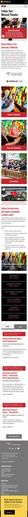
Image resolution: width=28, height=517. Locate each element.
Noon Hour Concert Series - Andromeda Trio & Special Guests (11, 375)
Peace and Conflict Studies (7, 474)
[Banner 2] (6, 40)
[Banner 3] (10, 40)
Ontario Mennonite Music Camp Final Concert (12, 340)
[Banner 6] (21, 40)
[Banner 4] (14, 40)
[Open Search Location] (26, 2)
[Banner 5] (17, 40)
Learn (7, 494)
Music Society (4, 489)
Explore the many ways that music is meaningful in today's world (10, 211)
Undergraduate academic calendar (9, 490)
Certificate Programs (6, 469)
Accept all (9, 512)
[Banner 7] (25, 40)
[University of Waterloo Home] (6, 2)
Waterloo (3, 494)
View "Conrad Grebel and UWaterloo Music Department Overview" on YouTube (14, 203)
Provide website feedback (7, 461)
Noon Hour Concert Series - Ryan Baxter (10, 411)
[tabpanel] (14, 384)
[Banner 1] (3, 40)
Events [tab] (7, 326)
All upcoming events (14, 436)
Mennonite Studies (5, 470)
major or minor (18, 52)
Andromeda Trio (7, 389)
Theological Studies (6, 476)
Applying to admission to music (9, 487)
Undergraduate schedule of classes (9, 485)
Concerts (3, 483)
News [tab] (20, 327)
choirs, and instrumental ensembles (14, 57)
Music (2, 472)
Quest (2, 492)
